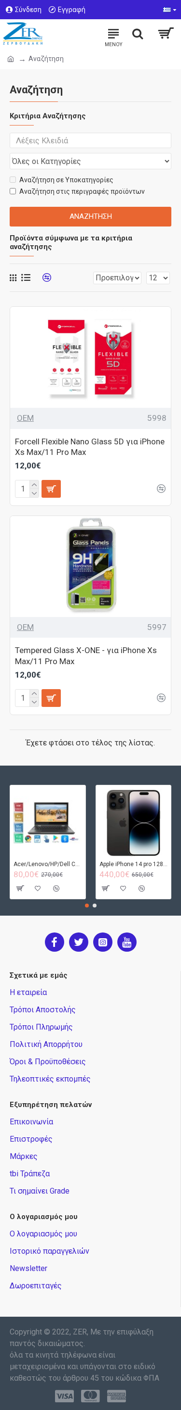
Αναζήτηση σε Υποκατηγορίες (66, 180)
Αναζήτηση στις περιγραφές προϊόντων (82, 191)
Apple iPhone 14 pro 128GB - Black (133, 864)
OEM (25, 418)
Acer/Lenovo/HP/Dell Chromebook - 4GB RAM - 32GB (48, 864)
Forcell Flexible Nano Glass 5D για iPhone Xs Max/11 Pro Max (90, 447)
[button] (87, 905)
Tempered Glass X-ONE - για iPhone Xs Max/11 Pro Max (86, 655)
